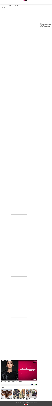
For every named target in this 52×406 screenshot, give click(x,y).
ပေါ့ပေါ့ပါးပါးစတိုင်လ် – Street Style (15, 381)
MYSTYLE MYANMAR (22, 402)
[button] (1, 394)
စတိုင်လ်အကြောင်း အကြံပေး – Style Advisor (9, 381)
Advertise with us (35, 402)
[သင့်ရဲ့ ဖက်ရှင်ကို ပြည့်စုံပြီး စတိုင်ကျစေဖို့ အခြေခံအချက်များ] (6, 389)
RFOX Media (26, 402)
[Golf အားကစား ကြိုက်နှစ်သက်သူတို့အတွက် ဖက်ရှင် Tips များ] (31, 389)
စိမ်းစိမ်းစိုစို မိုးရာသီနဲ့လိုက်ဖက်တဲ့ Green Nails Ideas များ (45, 26)
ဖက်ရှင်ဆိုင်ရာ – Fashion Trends (20, 381)
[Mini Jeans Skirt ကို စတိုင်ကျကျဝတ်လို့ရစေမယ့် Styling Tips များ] (19, 389)
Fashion (5, 381)
